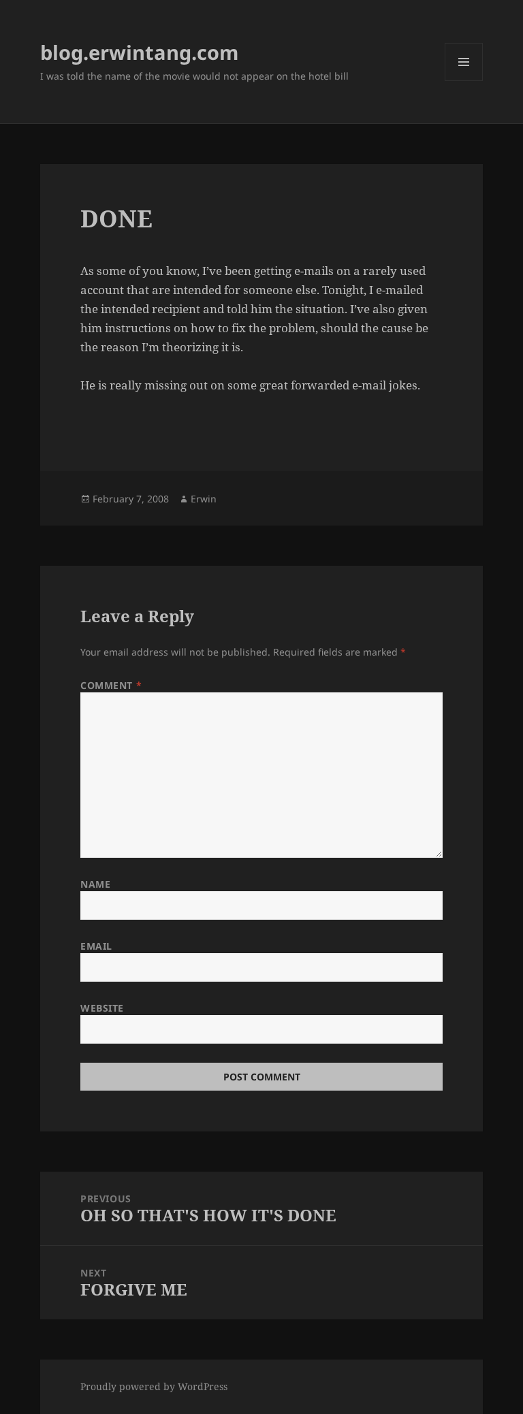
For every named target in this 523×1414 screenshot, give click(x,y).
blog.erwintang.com (139, 52)
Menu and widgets (464, 80)
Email (96, 945)
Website (102, 1007)
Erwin (204, 498)
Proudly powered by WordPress (153, 1386)
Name (95, 884)
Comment (111, 685)
